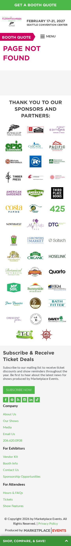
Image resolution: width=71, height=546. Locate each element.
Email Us (9, 434)
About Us (9, 414)
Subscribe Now (19, 390)
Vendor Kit (10, 456)
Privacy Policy (48, 523)
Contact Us (11, 470)
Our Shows (11, 421)
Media (7, 427)
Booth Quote (16, 37)
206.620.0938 (12, 440)
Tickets (8, 499)
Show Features (13, 506)
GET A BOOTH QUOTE (35, 5)
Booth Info (10, 463)
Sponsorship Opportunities (21, 476)
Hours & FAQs (13, 492)
